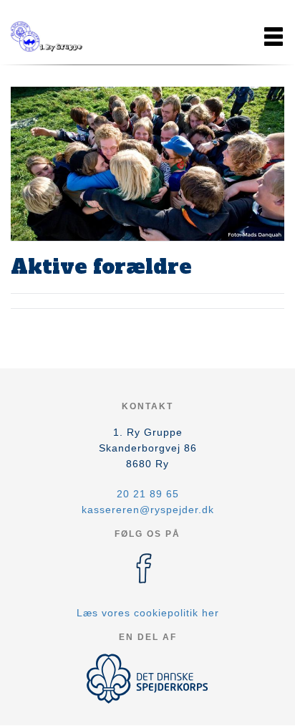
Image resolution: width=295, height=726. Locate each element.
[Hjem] (46, 37)
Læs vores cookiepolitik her (148, 612)
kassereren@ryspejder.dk (148, 509)
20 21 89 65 (148, 494)
